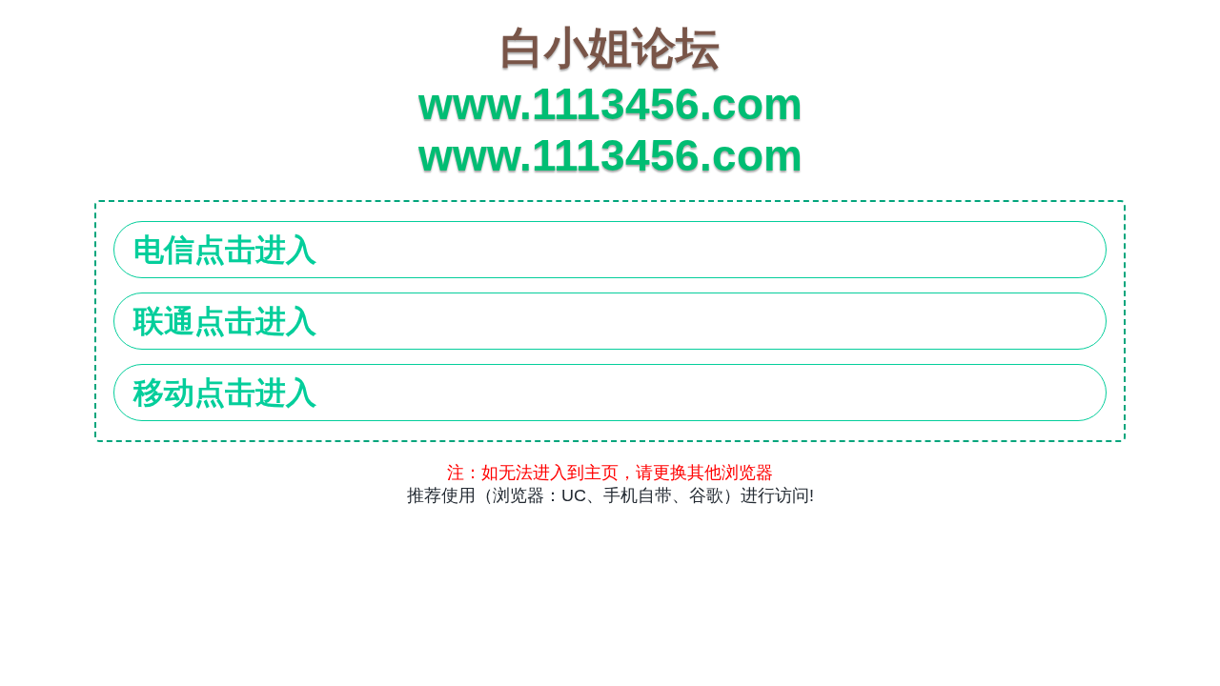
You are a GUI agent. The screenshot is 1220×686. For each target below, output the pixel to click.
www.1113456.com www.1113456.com (610, 101)
